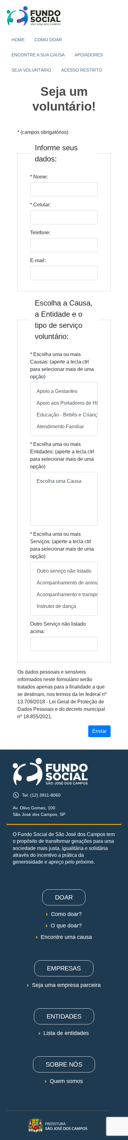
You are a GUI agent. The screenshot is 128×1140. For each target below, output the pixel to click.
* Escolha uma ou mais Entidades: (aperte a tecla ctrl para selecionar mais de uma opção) (62, 455)
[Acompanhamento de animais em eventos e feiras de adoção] (64, 583)
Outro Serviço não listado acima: (58, 627)
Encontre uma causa (66, 937)
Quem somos (66, 1081)
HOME (18, 39)
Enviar (99, 731)
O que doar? (66, 925)
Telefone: (40, 232)
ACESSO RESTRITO (81, 70)
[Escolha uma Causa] (64, 481)
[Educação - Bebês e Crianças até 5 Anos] (64, 415)
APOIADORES (89, 54)
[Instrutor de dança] (64, 606)
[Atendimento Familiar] (64, 427)
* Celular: (40, 204)
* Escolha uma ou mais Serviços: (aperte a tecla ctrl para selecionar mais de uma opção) (62, 545)
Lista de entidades (66, 1033)
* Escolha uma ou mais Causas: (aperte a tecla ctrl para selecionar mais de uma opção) (62, 365)
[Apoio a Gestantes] (64, 391)
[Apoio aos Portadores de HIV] (64, 403)
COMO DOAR (48, 39)
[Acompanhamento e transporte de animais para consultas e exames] (64, 595)
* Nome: (39, 176)
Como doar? (66, 914)
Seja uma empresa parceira (66, 985)
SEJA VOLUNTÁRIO (31, 70)
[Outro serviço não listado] (64, 571)
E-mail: (38, 260)
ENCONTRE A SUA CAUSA (38, 54)
